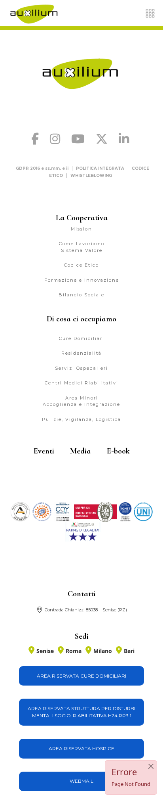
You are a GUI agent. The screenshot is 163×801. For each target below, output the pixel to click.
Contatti (82, 594)
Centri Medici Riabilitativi (81, 383)
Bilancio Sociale (81, 295)
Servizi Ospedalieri (81, 368)
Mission (81, 229)
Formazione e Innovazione (81, 280)
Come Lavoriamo (81, 243)
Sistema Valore (81, 250)
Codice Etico (81, 265)
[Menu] (150, 13)
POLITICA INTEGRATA (100, 168)
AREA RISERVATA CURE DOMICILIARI (81, 676)
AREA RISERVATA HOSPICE (81, 748)
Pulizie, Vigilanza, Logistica (81, 419)
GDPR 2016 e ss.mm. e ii (42, 168)
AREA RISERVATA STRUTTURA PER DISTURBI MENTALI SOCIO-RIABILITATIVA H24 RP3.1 (81, 711)
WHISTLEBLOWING (91, 175)
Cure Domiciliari (81, 338)
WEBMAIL (81, 781)
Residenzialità (81, 353)
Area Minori (81, 398)
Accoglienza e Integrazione (81, 404)
